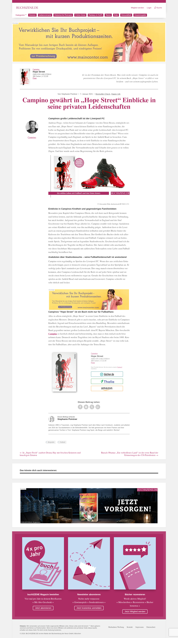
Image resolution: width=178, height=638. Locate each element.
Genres (32, 15)
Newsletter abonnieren (89, 594)
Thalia (107, 381)
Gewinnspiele (140, 15)
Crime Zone (80, 15)
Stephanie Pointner (69, 94)
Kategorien (20, 15)
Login (149, 8)
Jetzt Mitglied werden (135, 611)
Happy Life (115, 94)
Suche (159, 8)
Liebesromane (45, 15)
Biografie (51, 442)
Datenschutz (150, 627)
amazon (107, 388)
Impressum (140, 627)
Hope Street (39, 71)
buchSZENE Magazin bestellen (43, 594)
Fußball (62, 442)
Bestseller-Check (103, 94)
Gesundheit (126, 15)
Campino (36, 69)
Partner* (119, 367)
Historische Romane (63, 15)
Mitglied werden (137, 8)
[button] (80, 407)
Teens (108, 15)
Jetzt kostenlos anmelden (88, 608)
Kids (116, 15)
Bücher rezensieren (135, 594)
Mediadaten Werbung (116, 627)
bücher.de (107, 374)
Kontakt (130, 627)
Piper (35, 78)
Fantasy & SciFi (95, 15)
